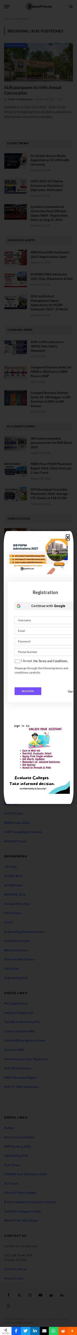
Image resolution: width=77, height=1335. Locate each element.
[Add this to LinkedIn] (35, 1331)
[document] (38, 667)
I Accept (26, 661)
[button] (67, 537)
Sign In (72, 691)
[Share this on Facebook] (16, 1331)
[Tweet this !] (25, 1331)
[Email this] (44, 1331)
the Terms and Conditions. (50, 661)
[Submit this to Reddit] (63, 1331)
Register (28, 691)
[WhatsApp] (53, 1331)
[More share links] (72, 1331)
